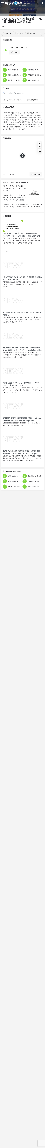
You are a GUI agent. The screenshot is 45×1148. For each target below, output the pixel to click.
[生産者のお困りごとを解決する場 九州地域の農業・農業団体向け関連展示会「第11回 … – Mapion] (13, 439)
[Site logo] (13, 3)
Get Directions (36, 174)
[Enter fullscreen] (39, 150)
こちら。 (8, 191)
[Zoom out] (39, 146)
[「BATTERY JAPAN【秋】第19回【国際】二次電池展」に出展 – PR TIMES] (13, 265)
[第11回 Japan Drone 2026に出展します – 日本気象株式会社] (13, 300)
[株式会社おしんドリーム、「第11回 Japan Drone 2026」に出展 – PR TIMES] (13, 371)
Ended (15, 52)
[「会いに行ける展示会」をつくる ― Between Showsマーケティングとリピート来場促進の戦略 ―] (13, 226)
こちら (40, 207)
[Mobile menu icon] (2, 3)
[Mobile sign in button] (42, 3)
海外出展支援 (20, 200)
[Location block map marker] (22, 155)
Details (4, 26)
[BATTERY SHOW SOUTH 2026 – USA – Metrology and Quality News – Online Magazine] (13, 406)
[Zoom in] (39, 143)
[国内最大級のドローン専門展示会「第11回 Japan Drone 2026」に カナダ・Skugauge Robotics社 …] (13, 335)
